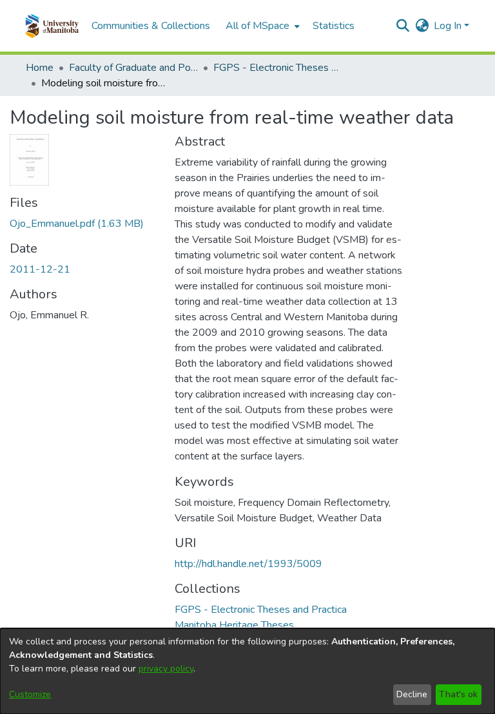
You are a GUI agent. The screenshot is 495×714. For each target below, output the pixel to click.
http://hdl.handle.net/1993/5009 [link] (248, 564)
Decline (411, 694)
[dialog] (247, 671)
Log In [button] (449, 26)
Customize (30, 694)
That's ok (458, 694)
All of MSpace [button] (257, 26)
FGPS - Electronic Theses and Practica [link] (277, 68)
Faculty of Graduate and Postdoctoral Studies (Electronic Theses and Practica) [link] (133, 68)
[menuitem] (261, 26)
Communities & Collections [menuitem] (151, 26)
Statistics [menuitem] (333, 26)
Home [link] (39, 68)
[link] (77, 224)
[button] (52, 26)
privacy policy (166, 668)
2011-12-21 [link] (40, 269)
